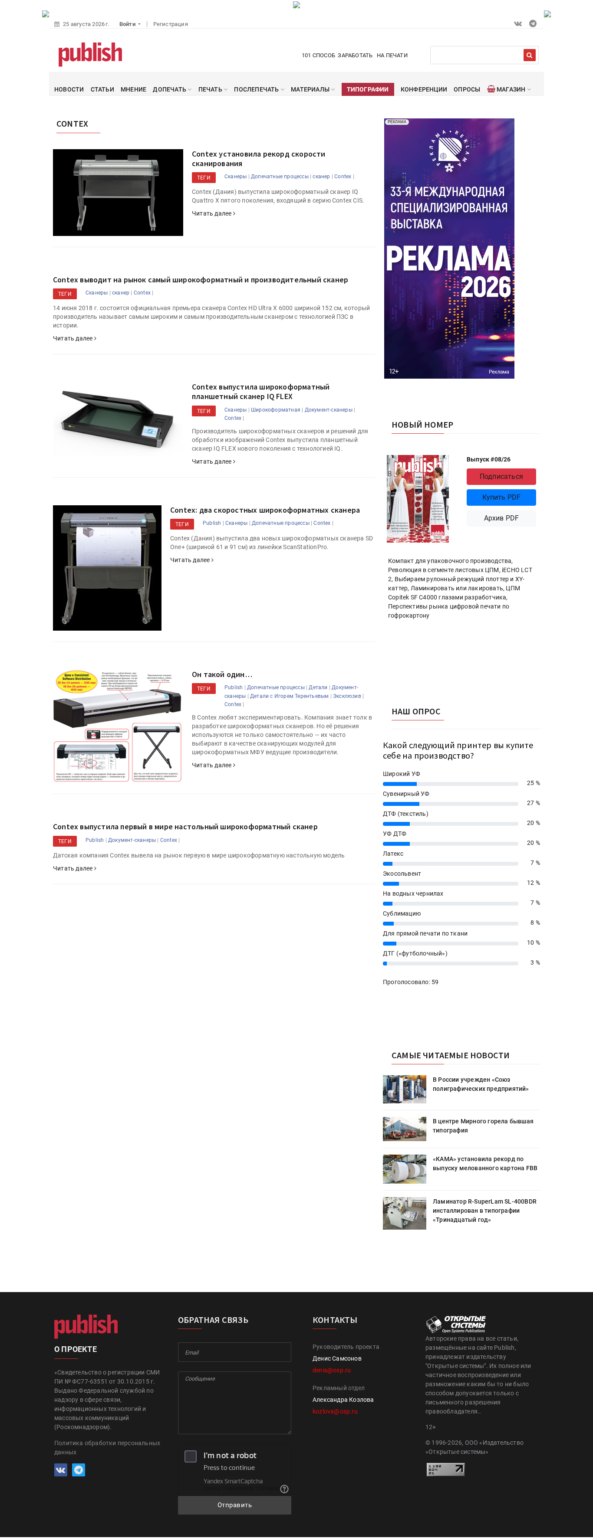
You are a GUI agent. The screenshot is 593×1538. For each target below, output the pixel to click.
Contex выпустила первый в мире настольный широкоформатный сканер (185, 826)
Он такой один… (222, 674)
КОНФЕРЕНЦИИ (424, 89)
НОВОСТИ (69, 89)
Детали (318, 687)
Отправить (234, 1505)
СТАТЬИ (102, 89)
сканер (321, 176)
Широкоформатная (275, 410)
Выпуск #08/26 (489, 459)
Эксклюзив (347, 696)
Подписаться (501, 476)
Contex (342, 176)
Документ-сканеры (329, 410)
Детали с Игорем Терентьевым (289, 696)
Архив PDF (501, 518)
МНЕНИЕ (133, 89)
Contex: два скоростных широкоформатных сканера (265, 510)
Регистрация (170, 24)
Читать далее (212, 213)
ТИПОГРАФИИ (368, 89)
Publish (212, 523)
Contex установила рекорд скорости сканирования (259, 158)
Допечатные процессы (280, 176)
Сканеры (235, 176)
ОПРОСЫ (467, 89)
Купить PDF (501, 497)
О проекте (75, 1349)
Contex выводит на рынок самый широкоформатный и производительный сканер (200, 280)
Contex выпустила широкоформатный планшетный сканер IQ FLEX (260, 391)
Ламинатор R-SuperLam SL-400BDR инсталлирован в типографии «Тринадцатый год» (485, 1210)
